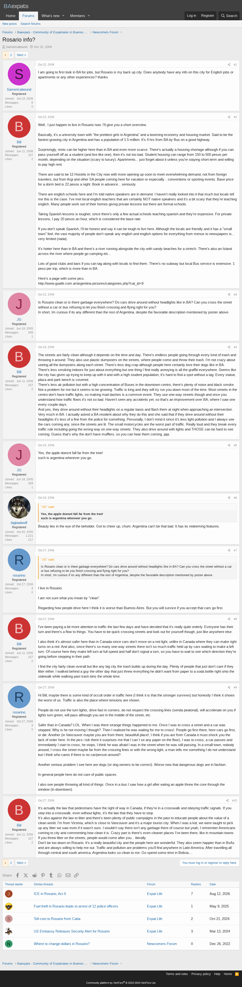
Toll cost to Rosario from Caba (57, 918)
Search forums (31, 24)
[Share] (229, 64)
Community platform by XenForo (121, 983)
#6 (235, 498)
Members (77, 15)
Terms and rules (177, 974)
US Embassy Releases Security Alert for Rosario (72, 931)
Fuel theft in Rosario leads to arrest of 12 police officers (76, 906)
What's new (51, 15)
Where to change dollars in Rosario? (62, 943)
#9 (235, 687)
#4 (235, 347)
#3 (235, 294)
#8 (235, 619)
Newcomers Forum (162, 943)
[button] (63, 16)
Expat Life (154, 893)
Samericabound (16, 47)
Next (20, 55)
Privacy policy (201, 974)
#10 (234, 800)
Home (10, 15)
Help (217, 974)
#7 (235, 550)
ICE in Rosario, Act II (50, 893)
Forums (28, 15)
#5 (235, 445)
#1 (235, 65)
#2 (235, 117)
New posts (9, 24)
